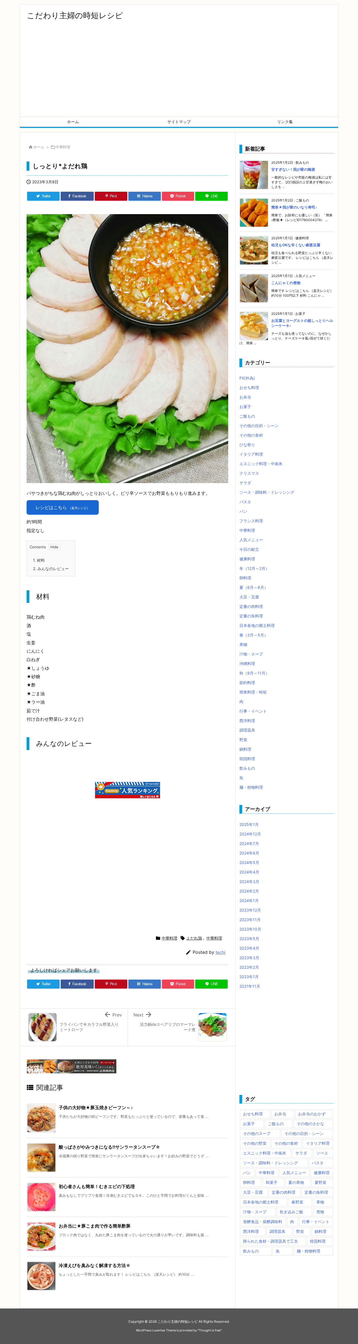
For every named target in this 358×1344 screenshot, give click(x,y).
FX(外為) (247, 378)
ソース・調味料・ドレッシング (266, 492)
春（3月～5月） (253, 635)
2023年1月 (249, 976)
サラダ (245, 482)
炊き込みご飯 (291, 1211)
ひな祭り (247, 444)
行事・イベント (253, 711)
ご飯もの (247, 416)
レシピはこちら (63, 507)
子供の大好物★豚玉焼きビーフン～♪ (96, 1107)
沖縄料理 (247, 663)
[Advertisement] (179, 75)
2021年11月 (249, 986)
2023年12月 (250, 910)
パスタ (245, 501)
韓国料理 (247, 758)
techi (220, 952)
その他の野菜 (255, 1143)
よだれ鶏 (194, 938)
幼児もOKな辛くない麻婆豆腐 (295, 245)
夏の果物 (296, 1182)
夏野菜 (320, 1182)
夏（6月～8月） (253, 587)
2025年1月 (249, 824)
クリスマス (249, 473)
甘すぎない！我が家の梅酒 (293, 169)
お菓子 (245, 406)
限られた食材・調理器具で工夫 (270, 1241)
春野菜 (297, 1202)
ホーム (38, 147)
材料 (39, 560)
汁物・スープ (251, 654)
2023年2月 (249, 967)
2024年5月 (249, 862)
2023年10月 (250, 929)
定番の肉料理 (251, 606)
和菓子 (271, 1182)
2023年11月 (250, 919)
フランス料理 (251, 520)
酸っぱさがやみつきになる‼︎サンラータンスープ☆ (109, 1147)
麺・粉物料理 (251, 787)
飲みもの (247, 768)
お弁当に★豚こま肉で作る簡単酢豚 (95, 1226)
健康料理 (247, 558)
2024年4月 (249, 872)
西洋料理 (247, 720)
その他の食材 (251, 435)
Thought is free (209, 1330)
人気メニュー (251, 539)
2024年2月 (249, 891)
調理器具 (247, 730)
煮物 (320, 1211)
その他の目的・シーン (259, 425)
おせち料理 (249, 387)
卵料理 (245, 577)
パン (243, 511)
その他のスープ (256, 1133)
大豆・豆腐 (249, 596)
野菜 (243, 739)
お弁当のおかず (312, 1113)
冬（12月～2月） (254, 568)
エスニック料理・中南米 (260, 463)
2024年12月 (250, 834)
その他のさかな (310, 1123)
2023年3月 (249, 957)
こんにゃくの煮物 (285, 282)
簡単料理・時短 (253, 692)
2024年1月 (249, 900)
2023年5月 (249, 938)
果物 (243, 644)
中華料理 (63, 147)
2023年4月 (249, 948)
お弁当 (245, 397)
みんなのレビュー (51, 568)
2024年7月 (249, 843)
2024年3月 (249, 881)
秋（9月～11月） (254, 673)
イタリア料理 (251, 454)
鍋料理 (245, 749)
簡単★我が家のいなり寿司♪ (294, 207)
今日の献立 (249, 549)
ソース (322, 1153)
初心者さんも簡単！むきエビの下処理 (97, 1186)
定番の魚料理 (251, 616)
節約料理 (247, 682)
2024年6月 (249, 853)
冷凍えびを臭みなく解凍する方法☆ (95, 1265)
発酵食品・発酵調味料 (262, 1221)
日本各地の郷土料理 (257, 625)
